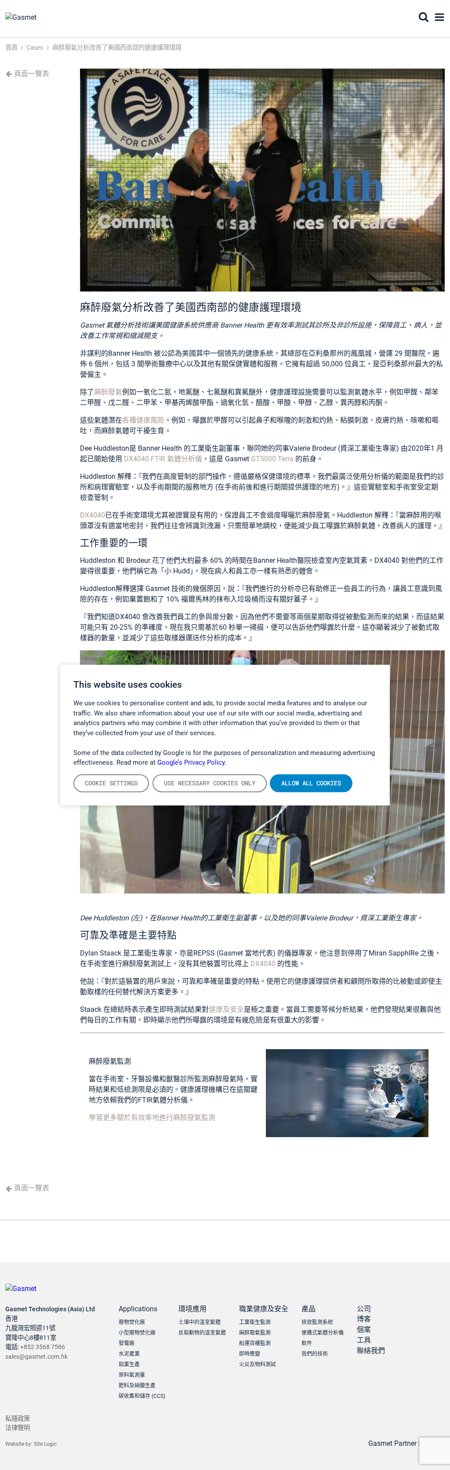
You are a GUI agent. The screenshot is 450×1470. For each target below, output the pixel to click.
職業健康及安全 (263, 1309)
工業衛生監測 (255, 1322)
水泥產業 (129, 1354)
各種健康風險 (143, 420)
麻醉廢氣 (108, 392)
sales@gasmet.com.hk (36, 1357)
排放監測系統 (317, 1322)
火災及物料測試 (257, 1364)
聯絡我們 (371, 1350)
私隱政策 (17, 1419)
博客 (364, 1319)
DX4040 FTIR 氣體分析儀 (162, 459)
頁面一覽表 (30, 73)
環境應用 (192, 1309)
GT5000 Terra (272, 459)
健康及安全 (226, 1009)
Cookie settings (111, 783)
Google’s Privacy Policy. (191, 762)
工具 (364, 1340)
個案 (364, 1329)
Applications (138, 1309)
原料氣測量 (132, 1375)
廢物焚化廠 (132, 1322)
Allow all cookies (311, 783)
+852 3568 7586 (42, 1347)
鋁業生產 (129, 1364)
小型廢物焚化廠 (137, 1333)
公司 (364, 1309)
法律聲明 (17, 1428)
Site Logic (45, 1444)
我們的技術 (314, 1354)
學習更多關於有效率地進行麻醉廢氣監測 (152, 1117)
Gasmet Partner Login (403, 1443)
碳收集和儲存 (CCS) (142, 1396)
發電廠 (126, 1343)
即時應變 (249, 1354)
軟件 (306, 1343)
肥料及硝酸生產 (137, 1385)
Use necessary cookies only (209, 783)
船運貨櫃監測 (255, 1343)
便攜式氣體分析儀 (322, 1333)
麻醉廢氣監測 (255, 1333)
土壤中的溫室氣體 (199, 1322)
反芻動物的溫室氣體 (202, 1333)
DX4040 (92, 515)
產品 (308, 1309)
